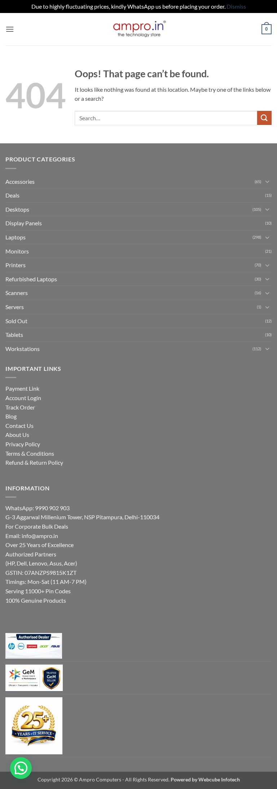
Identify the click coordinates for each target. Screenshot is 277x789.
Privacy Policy (22, 444)
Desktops (17, 209)
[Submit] (264, 118)
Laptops (15, 237)
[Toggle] (267, 181)
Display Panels (23, 223)
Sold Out (16, 320)
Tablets (14, 334)
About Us (17, 434)
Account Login (23, 397)
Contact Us (19, 425)
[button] (9, 29)
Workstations (22, 348)
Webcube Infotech (219, 779)
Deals (12, 195)
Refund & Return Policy (34, 462)
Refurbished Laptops (31, 279)
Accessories (20, 181)
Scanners (16, 292)
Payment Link (22, 388)
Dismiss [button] (236, 6)
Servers (14, 306)
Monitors (17, 251)
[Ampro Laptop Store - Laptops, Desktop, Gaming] (138, 29)
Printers (15, 264)
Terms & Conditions (29, 453)
